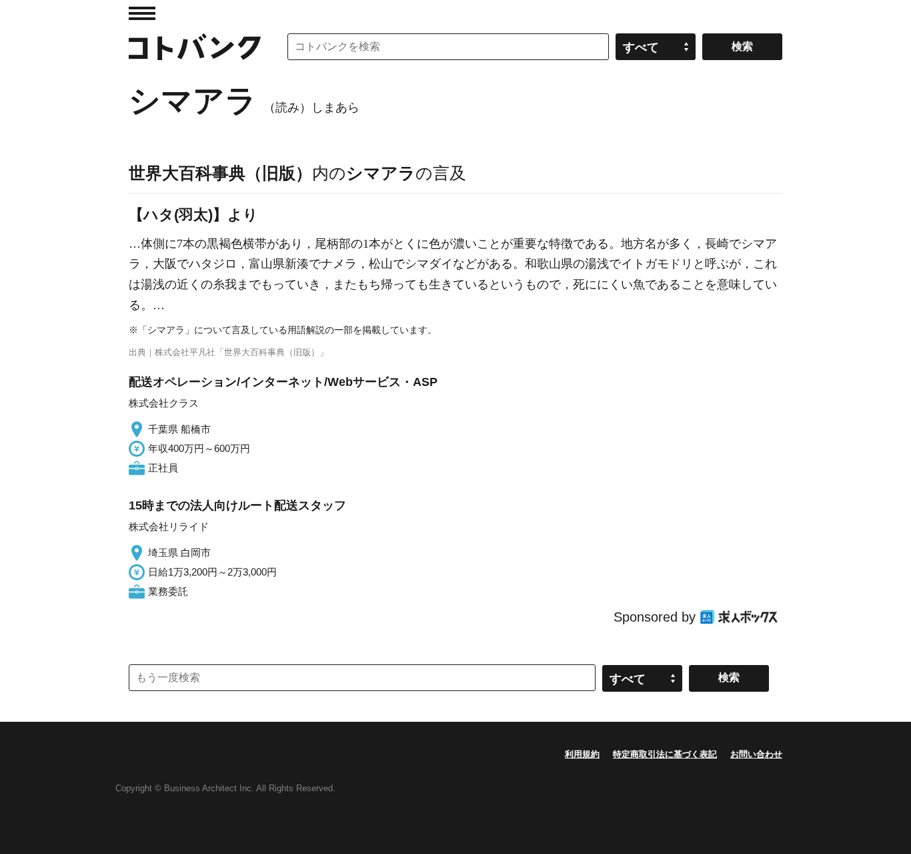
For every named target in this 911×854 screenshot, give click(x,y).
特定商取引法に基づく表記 (665, 754)
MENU (142, 13)
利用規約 (582, 754)
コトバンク (195, 46)
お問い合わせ (756, 754)
